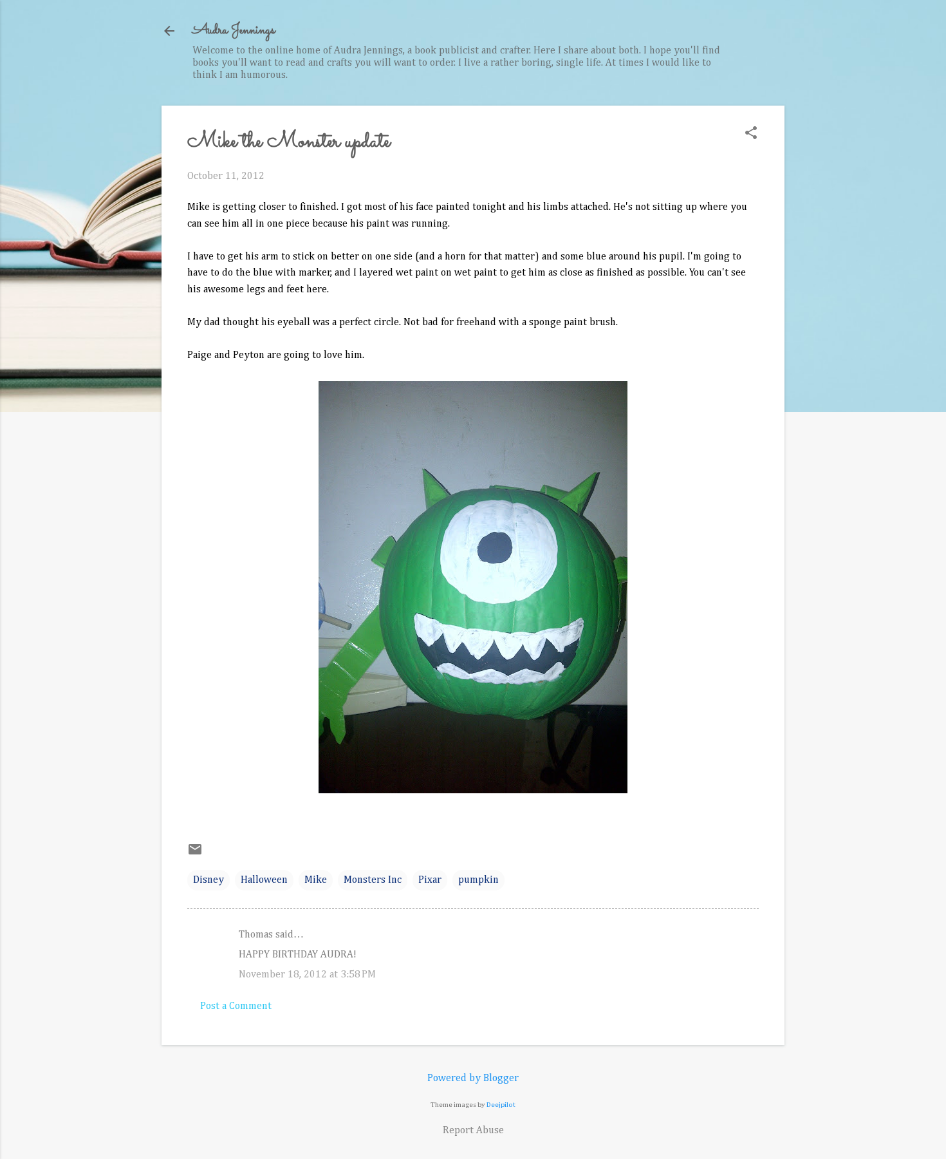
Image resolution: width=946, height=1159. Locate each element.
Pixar (429, 880)
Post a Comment (236, 1006)
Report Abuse (473, 1131)
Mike (315, 880)
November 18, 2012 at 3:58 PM (307, 975)
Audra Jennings (233, 30)
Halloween (264, 880)
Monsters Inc (373, 880)
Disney (208, 880)
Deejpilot (501, 1104)
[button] (751, 134)
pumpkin (478, 880)
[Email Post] (195, 854)
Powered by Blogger (473, 1078)
